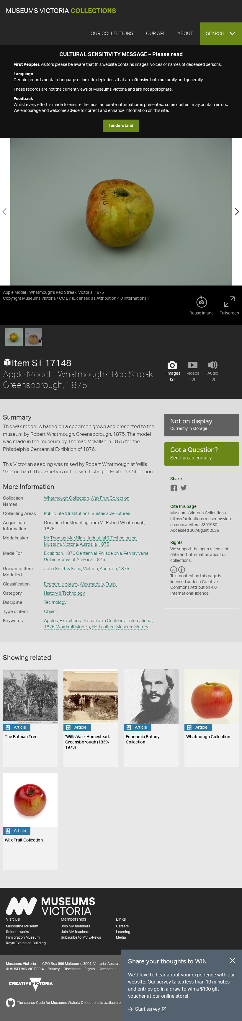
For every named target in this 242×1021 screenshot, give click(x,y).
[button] (221, 33)
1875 (104, 544)
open (204, 549)
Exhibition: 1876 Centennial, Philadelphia (83, 553)
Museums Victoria (61, 11)
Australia (88, 544)
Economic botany (61, 584)
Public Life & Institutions (67, 513)
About (185, 33)
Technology (55, 602)
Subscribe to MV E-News (81, 937)
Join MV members (75, 926)
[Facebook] (173, 489)
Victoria (70, 544)
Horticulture (103, 627)
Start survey (147, 1009)
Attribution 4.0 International (122, 298)
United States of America (68, 559)
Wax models (92, 584)
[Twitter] (183, 489)
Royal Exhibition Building (26, 943)
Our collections (112, 33)
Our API (155, 33)
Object (50, 611)
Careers (122, 926)
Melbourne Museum (22, 926)
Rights (89, 969)
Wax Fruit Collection (110, 498)
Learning (123, 932)
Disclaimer (72, 969)
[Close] (232, 962)
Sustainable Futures (110, 513)
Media (121, 937)
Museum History (132, 627)
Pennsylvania (136, 553)
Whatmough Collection (66, 498)
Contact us (107, 969)
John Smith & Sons (62, 569)
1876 (99, 559)
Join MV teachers (75, 932)
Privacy (54, 969)
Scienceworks (17, 932)
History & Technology (64, 593)
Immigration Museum (23, 937)
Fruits (111, 584)
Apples (51, 621)
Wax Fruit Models (73, 627)
